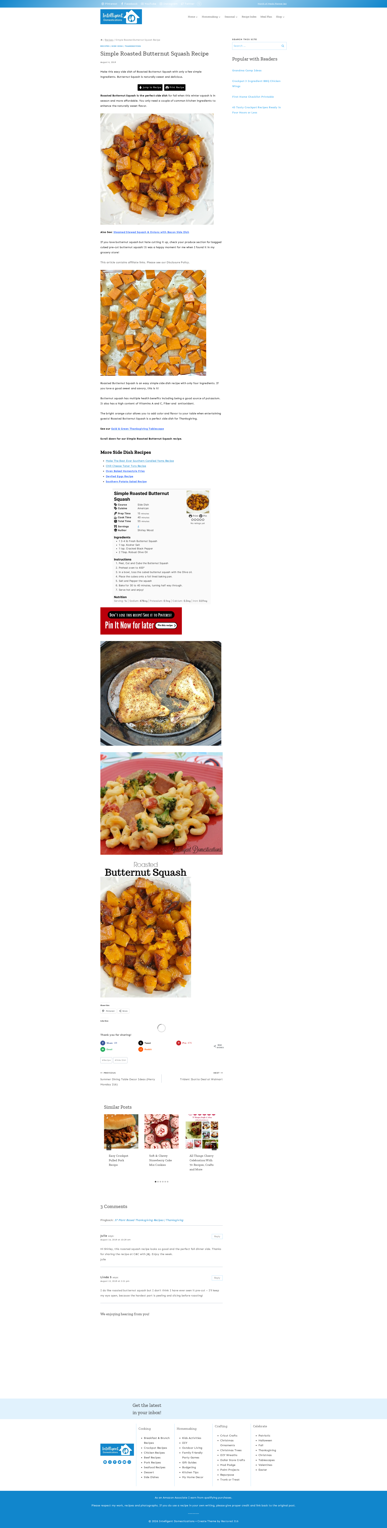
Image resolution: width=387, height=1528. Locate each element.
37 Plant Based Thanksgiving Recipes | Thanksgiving (148, 1220)
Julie (103, 1235)
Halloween (265, 1440)
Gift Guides (189, 1462)
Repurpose (227, 1474)
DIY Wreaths (228, 1455)
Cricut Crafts (228, 1435)
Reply (217, 1236)
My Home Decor (192, 1477)
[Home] (101, 40)
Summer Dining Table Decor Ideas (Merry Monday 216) (127, 1078)
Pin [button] (204, 515)
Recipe (106, 1060)
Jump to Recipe (151, 87)
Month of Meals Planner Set (272, 3)
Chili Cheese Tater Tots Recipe (126, 466)
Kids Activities (191, 1438)
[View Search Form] (199, 4)
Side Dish (117, 46)
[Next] (214, 1146)
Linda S (106, 1277)
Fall (261, 1445)
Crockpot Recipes (155, 1448)
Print (195, 515)
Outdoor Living (192, 1448)
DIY (184, 1443)
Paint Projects (229, 1469)
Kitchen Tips (190, 1472)
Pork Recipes (152, 1462)
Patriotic (264, 1435)
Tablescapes (267, 1460)
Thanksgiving (133, 46)
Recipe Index (249, 16)
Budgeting (189, 1467)
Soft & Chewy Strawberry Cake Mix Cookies (160, 1160)
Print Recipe (176, 87)
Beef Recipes (152, 1457)
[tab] (155, 1181)
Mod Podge (227, 1465)
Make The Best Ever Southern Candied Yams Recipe (140, 460)
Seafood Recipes (154, 1467)
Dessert (149, 1472)
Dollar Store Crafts (232, 1460)
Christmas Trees (231, 1450)
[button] (192, 519)
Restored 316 (229, 1521)
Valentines (265, 1465)
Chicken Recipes (154, 1452)
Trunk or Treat (230, 1479)
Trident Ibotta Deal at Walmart (201, 1076)
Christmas (265, 1455)
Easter (263, 1469)
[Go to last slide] (108, 1146)
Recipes (104, 46)
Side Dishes (151, 1477)
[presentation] (121, 1131)
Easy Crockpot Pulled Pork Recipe (118, 1160)
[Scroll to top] (379, 1516)
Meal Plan (266, 16)
